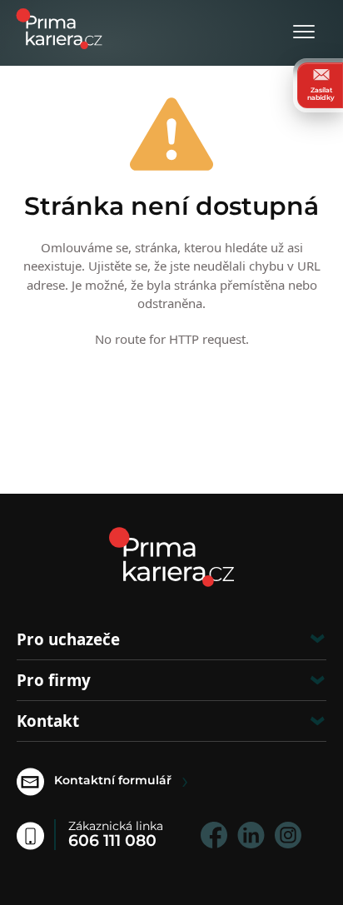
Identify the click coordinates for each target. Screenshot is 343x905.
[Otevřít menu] (304, 32)
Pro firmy (54, 679)
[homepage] (171, 557)
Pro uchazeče (68, 639)
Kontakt (48, 720)
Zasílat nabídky (321, 93)
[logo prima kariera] (59, 27)
